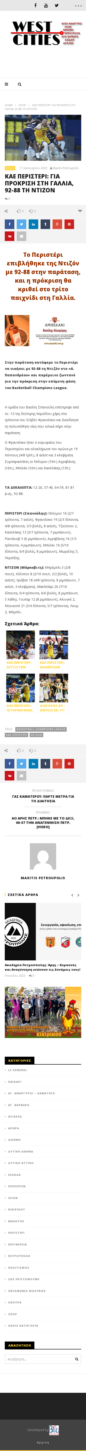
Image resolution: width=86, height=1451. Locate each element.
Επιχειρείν (17, 1186)
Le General (17, 1070)
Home (9, 105)
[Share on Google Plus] (57, 224)
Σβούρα (15, 1302)
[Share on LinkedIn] (33, 224)
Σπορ (22, 105)
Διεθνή (14, 1139)
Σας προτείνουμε (23, 1279)
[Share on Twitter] (21, 224)
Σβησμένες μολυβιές (27, 1291)
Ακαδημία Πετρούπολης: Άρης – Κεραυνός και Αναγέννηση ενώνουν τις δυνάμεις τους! (42, 967)
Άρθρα (13, 1128)
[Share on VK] (9, 236)
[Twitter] (56, 5)
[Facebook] (35, 5)
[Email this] (21, 236)
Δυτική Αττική (21, 1163)
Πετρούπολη (19, 1256)
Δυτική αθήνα (20, 1151)
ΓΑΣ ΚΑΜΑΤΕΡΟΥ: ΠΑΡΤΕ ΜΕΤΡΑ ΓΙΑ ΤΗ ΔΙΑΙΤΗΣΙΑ (43, 796)
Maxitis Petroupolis (66, 168)
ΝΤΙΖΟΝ (36, 735)
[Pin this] (69, 224)
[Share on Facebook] (9, 224)
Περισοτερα (80, 211)
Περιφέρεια (17, 1244)
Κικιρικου (16, 1209)
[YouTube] (46, 5)
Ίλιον (13, 1198)
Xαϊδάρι (15, 1082)
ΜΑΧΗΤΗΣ (16, 1221)
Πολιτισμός (18, 1267)
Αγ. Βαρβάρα (18, 1105)
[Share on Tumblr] (45, 224)
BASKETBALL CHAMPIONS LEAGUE (41, 729)
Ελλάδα (14, 1174)
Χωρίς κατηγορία (23, 1325)
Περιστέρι (16, 1232)
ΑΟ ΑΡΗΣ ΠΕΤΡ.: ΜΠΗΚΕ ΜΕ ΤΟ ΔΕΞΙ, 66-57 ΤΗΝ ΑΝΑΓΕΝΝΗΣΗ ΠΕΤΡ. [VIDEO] (43, 820)
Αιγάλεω (15, 1116)
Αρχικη (43, 1442)
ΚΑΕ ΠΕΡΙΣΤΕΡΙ (16, 735)
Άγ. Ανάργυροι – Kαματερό (31, 1093)
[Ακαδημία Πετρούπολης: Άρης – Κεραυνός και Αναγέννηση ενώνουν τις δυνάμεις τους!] (43, 931)
